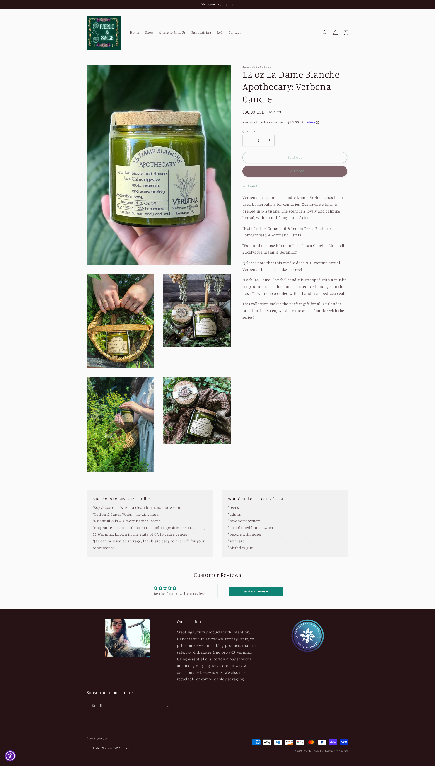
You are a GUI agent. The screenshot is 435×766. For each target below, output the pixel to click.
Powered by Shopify (336, 750)
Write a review (256, 591)
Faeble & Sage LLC (314, 750)
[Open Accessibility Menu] (10, 755)
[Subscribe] (167, 705)
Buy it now (294, 171)
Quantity (248, 131)
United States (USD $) (107, 748)
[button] (325, 32)
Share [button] (252, 185)
